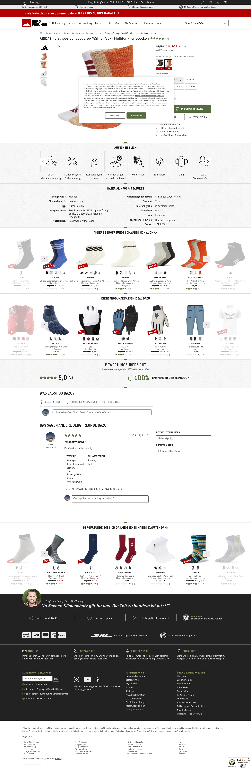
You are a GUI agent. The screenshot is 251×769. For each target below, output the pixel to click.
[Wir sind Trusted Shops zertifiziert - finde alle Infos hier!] (186, 617)
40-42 (177, 86)
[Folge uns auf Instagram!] (78, 680)
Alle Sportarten (133, 23)
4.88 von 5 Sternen (199, 7)
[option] (51, 165)
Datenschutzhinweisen (107, 108)
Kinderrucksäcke (134, 749)
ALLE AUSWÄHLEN (136, 115)
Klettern (99, 23)
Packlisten (28, 749)
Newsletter (182, 687)
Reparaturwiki (195, 713)
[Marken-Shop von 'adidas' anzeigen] (44, 47)
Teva (180, 742)
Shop (24, 2)
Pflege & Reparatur (32, 751)
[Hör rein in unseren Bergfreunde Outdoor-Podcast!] (99, 680)
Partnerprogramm (185, 695)
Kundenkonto (183, 683)
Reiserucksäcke (134, 744)
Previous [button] (43, 161)
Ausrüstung (85, 23)
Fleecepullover (81, 753)
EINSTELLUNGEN (115, 115)
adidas (46, 38)
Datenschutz (137, 698)
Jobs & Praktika (184, 679)
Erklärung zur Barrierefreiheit (191, 706)
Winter (118, 23)
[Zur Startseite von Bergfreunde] (35, 22)
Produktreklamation (135, 695)
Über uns (181, 676)
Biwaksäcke (132, 751)
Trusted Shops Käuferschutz (174, 135)
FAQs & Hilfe (131, 683)
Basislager (35, 2)
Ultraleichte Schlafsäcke (137, 746)
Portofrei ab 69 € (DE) (37, 7)
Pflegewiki (182, 713)
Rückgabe (130, 691)
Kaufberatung (30, 746)
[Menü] (248, 759)
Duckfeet (182, 744)
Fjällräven (183, 751)
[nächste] (206, 259)
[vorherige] (44, 259)
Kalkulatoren (29, 744)
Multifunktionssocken (91, 33)
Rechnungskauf (86, 7)
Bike (109, 23)
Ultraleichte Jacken (83, 751)
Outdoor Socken (71, 33)
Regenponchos (81, 746)
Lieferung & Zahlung (135, 676)
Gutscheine (182, 691)
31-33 (174, 79)
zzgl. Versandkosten (164, 50)
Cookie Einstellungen (136, 702)
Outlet (159, 23)
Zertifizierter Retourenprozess (182, 635)
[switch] (243, 766)
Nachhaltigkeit (184, 710)
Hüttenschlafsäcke (135, 742)
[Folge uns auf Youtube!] (89, 680)
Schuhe (72, 23)
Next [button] (208, 161)
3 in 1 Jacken (81, 742)
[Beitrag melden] (147, 435)
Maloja (181, 746)
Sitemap (58, 758)
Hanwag (182, 749)
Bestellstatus (132, 679)
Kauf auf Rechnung (169, 131)
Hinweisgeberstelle (186, 702)
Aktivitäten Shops (31, 742)
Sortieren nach (164, 445)
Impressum (182, 698)
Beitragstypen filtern (168, 432)
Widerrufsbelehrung (135, 705)
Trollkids (182, 753)
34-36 (190, 79)
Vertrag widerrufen (134, 709)
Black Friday (29, 753)
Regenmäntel (81, 744)
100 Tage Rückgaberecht (142, 7)
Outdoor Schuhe (53, 33)
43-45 (190, 86)
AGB (128, 698)
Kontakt (129, 687)
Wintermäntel (81, 749)
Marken (148, 23)
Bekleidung (58, 23)
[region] (126, 100)
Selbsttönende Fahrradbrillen (139, 753)
